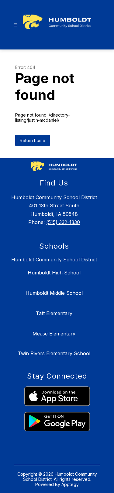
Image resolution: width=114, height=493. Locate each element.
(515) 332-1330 (63, 222)
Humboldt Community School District (54, 260)
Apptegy (70, 484)
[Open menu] (15, 25)
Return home (32, 140)
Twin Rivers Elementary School (54, 353)
